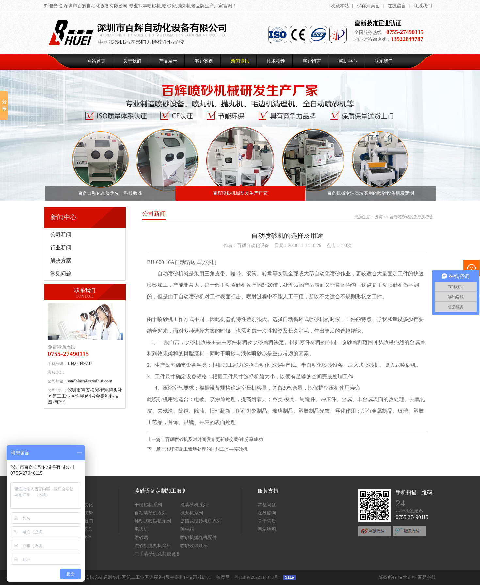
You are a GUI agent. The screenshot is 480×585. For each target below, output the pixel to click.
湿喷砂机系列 (194, 504)
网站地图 (267, 529)
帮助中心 (348, 61)
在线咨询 (267, 513)
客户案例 (204, 61)
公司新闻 (60, 234)
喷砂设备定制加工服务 (161, 491)
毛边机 (141, 529)
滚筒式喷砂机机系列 (200, 521)
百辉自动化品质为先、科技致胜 (110, 193)
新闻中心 (64, 217)
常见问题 (60, 273)
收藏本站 (340, 5)
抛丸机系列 (191, 513)
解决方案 (60, 260)
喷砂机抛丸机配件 (198, 537)
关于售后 (267, 521)
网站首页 (96, 61)
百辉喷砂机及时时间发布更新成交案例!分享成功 (214, 439)
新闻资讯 (240, 61)
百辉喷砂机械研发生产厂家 (240, 193)
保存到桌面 (368, 5)
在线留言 (397, 5)
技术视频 (276, 61)
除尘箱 (187, 529)
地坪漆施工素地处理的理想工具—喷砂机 (206, 449)
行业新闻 (60, 247)
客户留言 (312, 61)
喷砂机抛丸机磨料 (153, 545)
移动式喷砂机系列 (153, 521)
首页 (378, 217)
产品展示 (168, 61)
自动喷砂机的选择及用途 (411, 217)
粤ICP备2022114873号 (256, 577)
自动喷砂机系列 (151, 513)
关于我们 (132, 61)
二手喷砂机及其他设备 (157, 553)
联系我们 (423, 5)
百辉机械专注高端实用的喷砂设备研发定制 (370, 193)
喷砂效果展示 (194, 545)
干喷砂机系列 (148, 504)
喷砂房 (141, 537)
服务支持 (268, 491)
